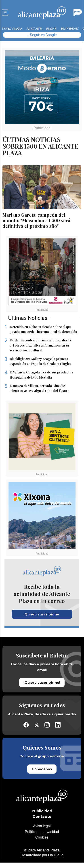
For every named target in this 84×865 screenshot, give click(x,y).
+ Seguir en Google (42, 35)
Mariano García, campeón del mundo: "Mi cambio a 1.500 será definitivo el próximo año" (36, 220)
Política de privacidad (42, 832)
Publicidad (42, 811)
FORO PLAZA (12, 28)
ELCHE (51, 28)
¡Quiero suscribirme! (42, 682)
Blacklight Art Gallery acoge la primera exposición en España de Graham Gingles (37, 361)
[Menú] (5, 12)
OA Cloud (55, 855)
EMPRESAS (69, 28)
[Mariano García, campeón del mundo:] (42, 187)
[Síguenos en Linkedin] (58, 726)
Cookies (41, 837)
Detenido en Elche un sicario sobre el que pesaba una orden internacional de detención (40, 329)
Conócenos (42, 769)
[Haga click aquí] (42, 88)
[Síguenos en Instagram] (47, 726)
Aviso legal (42, 826)
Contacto (42, 816)
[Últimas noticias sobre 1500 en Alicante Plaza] (42, 13)
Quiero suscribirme (42, 614)
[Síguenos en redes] (26, 726)
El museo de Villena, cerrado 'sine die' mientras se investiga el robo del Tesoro (36, 388)
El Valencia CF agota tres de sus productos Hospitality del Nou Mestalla (38, 374)
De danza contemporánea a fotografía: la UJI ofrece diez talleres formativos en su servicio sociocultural (37, 345)
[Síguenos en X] (36, 726)
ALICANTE (34, 28)
